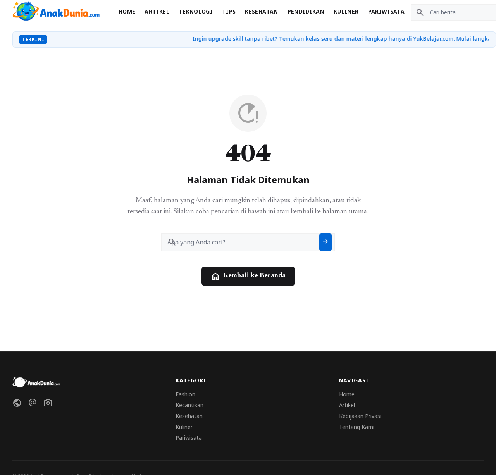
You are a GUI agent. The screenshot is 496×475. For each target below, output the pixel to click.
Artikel (157, 11)
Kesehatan (261, 11)
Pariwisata (386, 11)
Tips (229, 11)
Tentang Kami (356, 426)
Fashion (185, 394)
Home (127, 11)
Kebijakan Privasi (360, 416)
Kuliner (346, 11)
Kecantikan (189, 405)
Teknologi (196, 11)
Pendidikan (306, 11)
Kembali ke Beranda (248, 276)
